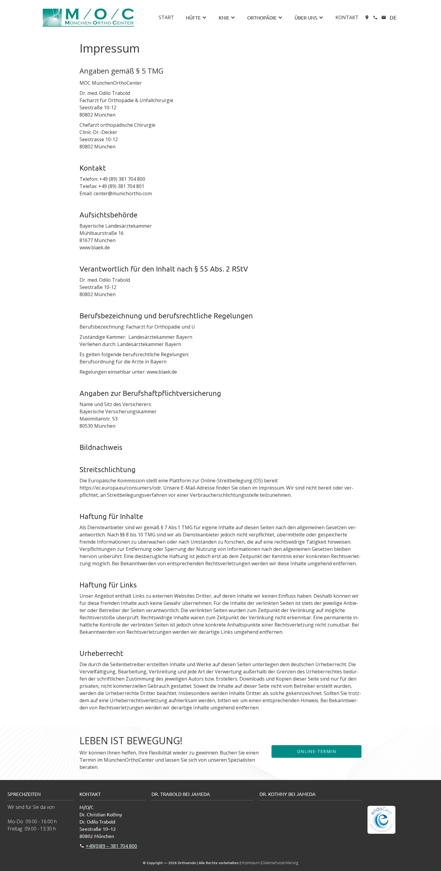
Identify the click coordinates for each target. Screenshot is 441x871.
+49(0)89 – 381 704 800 (111, 846)
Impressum (251, 862)
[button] (196, 17)
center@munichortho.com (123, 193)
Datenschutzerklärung (280, 862)
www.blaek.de (95, 247)
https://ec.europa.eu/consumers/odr (120, 487)
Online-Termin (316, 751)
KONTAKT (346, 17)
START (166, 17)
